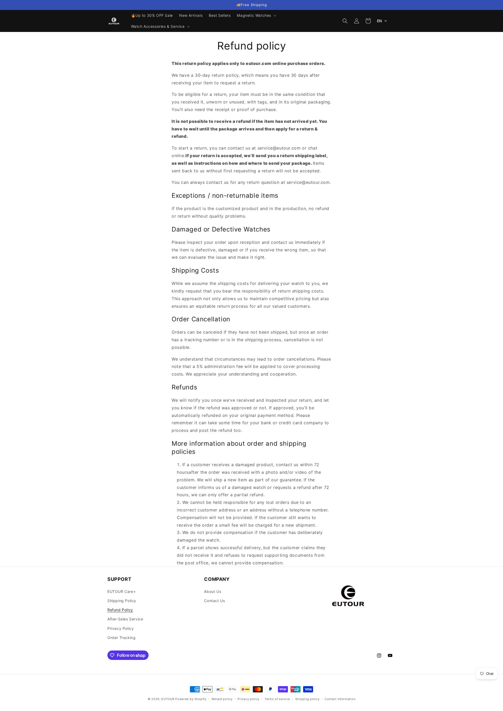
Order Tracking (121, 637)
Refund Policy (120, 610)
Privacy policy (248, 699)
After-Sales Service (125, 619)
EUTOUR (167, 699)
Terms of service (277, 699)
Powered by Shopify (190, 699)
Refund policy (222, 699)
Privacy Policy (120, 628)
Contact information (340, 699)
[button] (256, 15)
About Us (212, 591)
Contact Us (214, 600)
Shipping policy (307, 699)
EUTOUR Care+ (121, 591)
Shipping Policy (121, 600)
